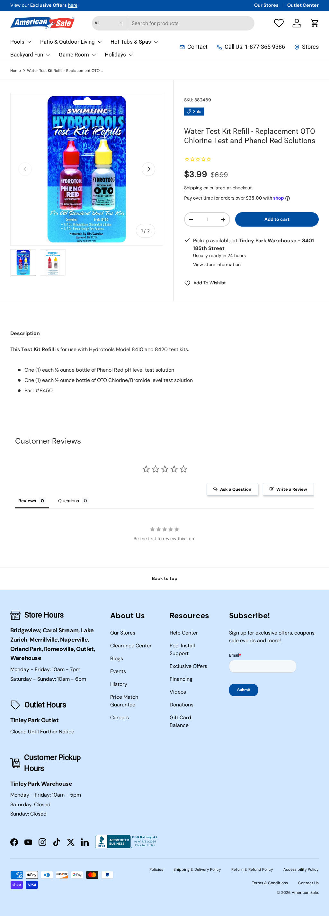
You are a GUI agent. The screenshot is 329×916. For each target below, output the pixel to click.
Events (118, 671)
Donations (181, 704)
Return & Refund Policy (252, 869)
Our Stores (266, 5)
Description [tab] (25, 333)
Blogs (116, 658)
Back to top (164, 578)
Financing (181, 679)
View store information (217, 264)
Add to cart (276, 219)
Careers (119, 717)
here (72, 5)
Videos (178, 691)
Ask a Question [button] (235, 489)
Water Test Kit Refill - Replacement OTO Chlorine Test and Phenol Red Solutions (65, 71)
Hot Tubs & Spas (131, 42)
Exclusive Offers (188, 666)
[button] (315, 23)
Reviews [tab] (27, 501)
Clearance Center (131, 645)
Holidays (115, 54)
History (118, 684)
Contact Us (308, 883)
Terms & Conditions (270, 883)
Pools (17, 42)
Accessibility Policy (301, 869)
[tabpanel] (164, 370)
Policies (156, 869)
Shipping (193, 188)
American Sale (305, 892)
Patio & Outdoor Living (67, 42)
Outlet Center (303, 5)
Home (15, 71)
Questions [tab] (68, 501)
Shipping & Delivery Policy (197, 869)
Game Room (74, 54)
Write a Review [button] (291, 489)
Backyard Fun (26, 54)
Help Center (184, 632)
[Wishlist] (279, 23)
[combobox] (173, 23)
